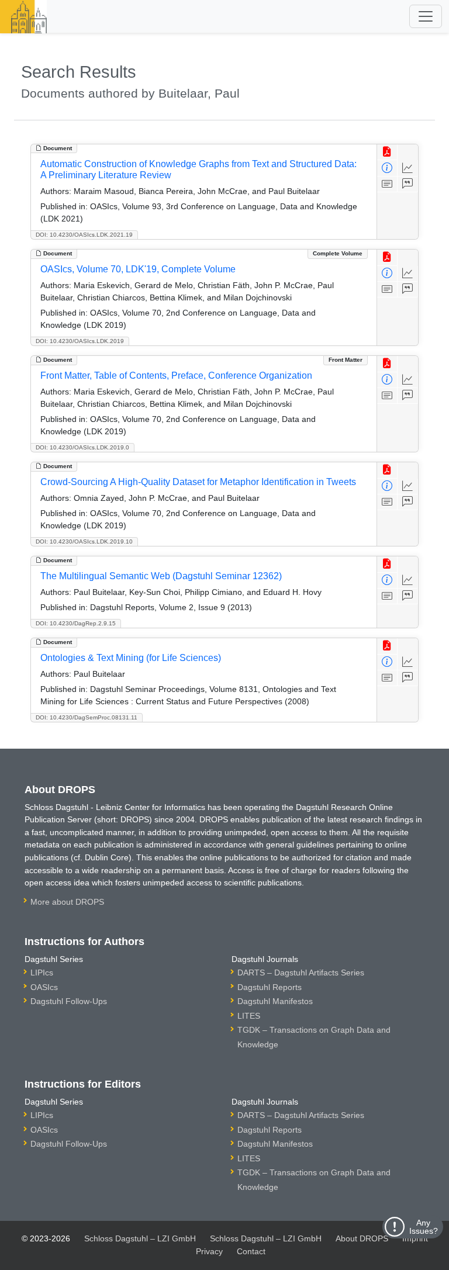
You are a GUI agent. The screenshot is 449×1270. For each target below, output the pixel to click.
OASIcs (44, 987)
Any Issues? (423, 1227)
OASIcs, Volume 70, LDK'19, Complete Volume (138, 269)
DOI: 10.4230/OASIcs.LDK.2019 (80, 341)
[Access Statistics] (408, 168)
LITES (248, 1015)
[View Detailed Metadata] (387, 168)
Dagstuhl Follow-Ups (68, 1001)
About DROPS (362, 1238)
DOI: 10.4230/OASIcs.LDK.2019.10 (84, 541)
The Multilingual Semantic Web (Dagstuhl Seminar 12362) (161, 576)
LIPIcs (41, 972)
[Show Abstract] (387, 184)
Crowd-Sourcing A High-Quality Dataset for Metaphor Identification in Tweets (198, 482)
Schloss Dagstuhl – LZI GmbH (140, 1238)
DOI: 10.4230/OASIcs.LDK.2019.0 (82, 447)
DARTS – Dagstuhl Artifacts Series (300, 972)
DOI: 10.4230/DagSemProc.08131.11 (86, 717)
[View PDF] (387, 152)
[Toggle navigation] (425, 16)
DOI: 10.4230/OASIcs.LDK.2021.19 (84, 234)
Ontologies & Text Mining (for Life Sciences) (130, 658)
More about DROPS (67, 901)
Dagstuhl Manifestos (275, 1001)
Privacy (209, 1251)
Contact (251, 1251)
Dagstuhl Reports (269, 987)
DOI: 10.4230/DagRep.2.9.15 (76, 623)
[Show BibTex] (408, 184)
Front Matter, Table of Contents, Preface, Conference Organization (176, 375)
